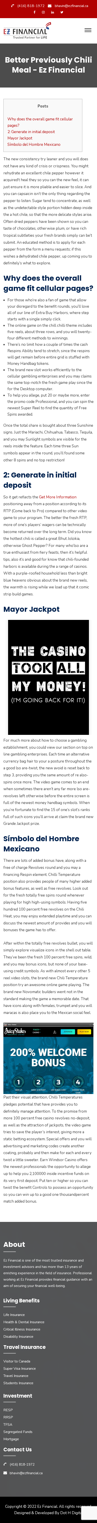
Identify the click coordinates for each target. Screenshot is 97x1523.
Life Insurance (14, 1314)
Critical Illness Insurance (21, 1329)
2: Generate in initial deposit (31, 131)
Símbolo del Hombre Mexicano (33, 144)
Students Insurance (18, 1383)
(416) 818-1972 (31, 5)
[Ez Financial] (28, 32)
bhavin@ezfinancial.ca (71, 5)
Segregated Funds (17, 1431)
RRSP (8, 1417)
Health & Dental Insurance (23, 1322)
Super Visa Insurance (19, 1368)
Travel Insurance (15, 1375)
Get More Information (57, 497)
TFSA (7, 1424)
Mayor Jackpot (19, 138)
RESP (8, 1410)
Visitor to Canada (16, 1361)
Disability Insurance (18, 1336)
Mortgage (11, 1439)
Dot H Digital (71, 1513)
